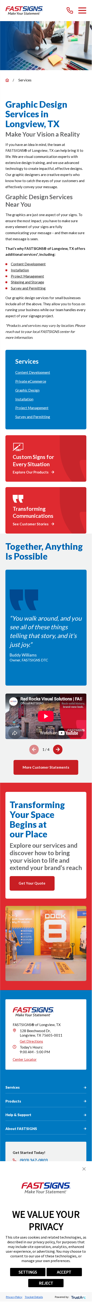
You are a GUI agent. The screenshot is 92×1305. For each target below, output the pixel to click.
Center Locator (25, 1059)
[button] (84, 1169)
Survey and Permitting (28, 288)
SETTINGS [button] (28, 1272)
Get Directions (31, 1041)
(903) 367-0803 (34, 1161)
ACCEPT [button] (64, 1272)
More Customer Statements (46, 767)
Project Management (27, 276)
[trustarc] (78, 1297)
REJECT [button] (46, 1283)
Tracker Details (34, 1297)
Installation (20, 270)
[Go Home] (7, 80)
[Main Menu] (82, 10)
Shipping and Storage (27, 282)
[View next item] (58, 749)
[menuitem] (46, 372)
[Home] (24, 10)
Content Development (28, 264)
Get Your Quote (32, 883)
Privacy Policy (14, 1297)
